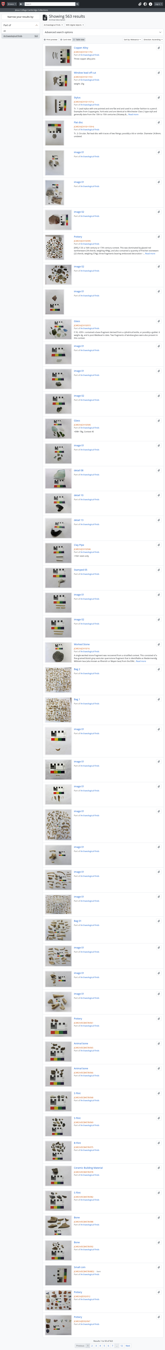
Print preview (51, 39)
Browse (11, 4)
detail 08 (78, 470)
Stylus (77, 97)
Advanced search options (59, 32)
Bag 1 (77, 699)
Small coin (79, 1267)
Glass (77, 321)
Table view (79, 39)
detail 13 (78, 520)
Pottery (78, 236)
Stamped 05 (80, 569)
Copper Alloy (81, 47)
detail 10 (78, 495)
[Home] (4, 4)
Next (128, 1345)
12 (122, 1345)
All (5, 31)
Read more (133, 114)
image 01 (79, 152)
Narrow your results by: (20, 16)
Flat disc (78, 122)
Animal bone (81, 1043)
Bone (77, 1217)
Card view (67, 39)
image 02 (79, 211)
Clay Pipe (79, 544)
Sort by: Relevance (131, 39)
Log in (158, 4)
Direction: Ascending (152, 39)
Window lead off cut (85, 72)
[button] (140, 4)
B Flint (77, 1143)
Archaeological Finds (20, 36)
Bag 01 (77, 920)
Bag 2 (77, 669)
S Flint (77, 1093)
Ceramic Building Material (88, 1167)
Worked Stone (82, 644)
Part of (7, 25)
